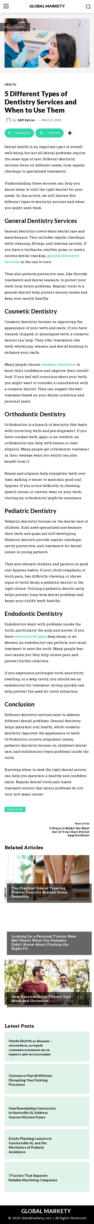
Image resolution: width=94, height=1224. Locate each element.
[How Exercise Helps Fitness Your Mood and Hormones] (47, 982)
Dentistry (15, 809)
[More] (70, 133)
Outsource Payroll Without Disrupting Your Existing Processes (30, 1079)
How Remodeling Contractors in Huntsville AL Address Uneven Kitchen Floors (32, 1112)
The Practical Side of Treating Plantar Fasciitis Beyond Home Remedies (39, 892)
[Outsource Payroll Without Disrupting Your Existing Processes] (73, 1079)
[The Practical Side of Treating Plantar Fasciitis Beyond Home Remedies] (47, 878)
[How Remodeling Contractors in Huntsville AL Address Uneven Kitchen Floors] (73, 1111)
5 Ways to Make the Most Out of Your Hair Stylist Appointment (69, 831)
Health (19, 27)
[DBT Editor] (9, 120)
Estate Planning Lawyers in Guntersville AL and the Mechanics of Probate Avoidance (30, 1145)
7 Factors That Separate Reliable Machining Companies (33, 1177)
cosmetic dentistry (58, 364)
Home (7, 27)
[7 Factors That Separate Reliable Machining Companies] (73, 1177)
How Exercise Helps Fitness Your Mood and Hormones (41, 998)
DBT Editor (26, 120)
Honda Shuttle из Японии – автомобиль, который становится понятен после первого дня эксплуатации (30, 1047)
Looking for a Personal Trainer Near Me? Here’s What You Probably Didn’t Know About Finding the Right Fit (43, 942)
